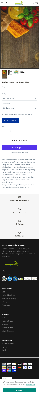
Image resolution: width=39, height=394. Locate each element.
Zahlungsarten (6, 302)
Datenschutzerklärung (9, 298)
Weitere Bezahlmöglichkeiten (19, 152)
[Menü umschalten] (2, 3)
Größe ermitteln (7, 318)
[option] (19, 37)
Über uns (5, 324)
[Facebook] (2, 274)
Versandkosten (6, 305)
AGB (3, 292)
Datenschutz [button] (30, 385)
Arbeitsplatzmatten (8, 331)
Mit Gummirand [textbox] (8, 108)
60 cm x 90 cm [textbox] (8, 98)
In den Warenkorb (19, 140)
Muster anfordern (7, 321)
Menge (4, 127)
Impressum (5, 347)
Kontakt (4, 350)
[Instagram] (8, 274)
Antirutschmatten (7, 327)
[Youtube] (5, 274)
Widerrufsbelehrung (8, 295)
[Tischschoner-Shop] (19, 3)
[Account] (32, 3)
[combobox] (19, 98)
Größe (4, 94)
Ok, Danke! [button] (19, 390)
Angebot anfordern (8, 343)
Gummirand (6, 104)
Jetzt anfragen (10, 121)
